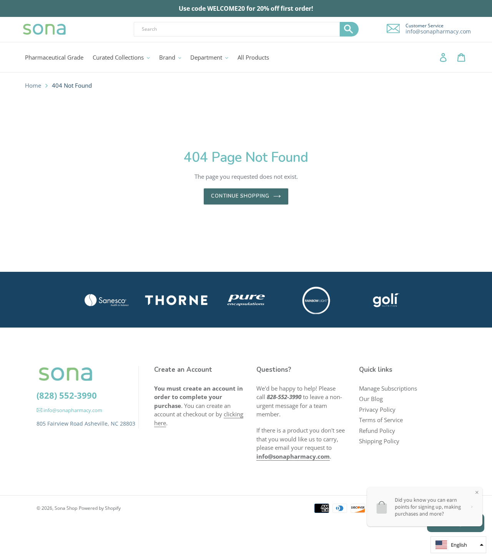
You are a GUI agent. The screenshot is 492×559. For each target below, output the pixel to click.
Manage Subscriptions (388, 388)
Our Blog (371, 399)
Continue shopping (240, 196)
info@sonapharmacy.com (438, 31)
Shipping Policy (379, 441)
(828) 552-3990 (67, 395)
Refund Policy (377, 430)
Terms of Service (381, 420)
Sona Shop (66, 508)
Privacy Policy (377, 409)
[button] (458, 544)
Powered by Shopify (100, 508)
